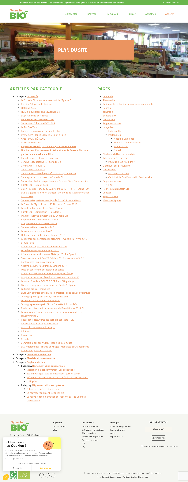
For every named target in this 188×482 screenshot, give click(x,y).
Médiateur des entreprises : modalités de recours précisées (57, 377)
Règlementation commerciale (48, 366)
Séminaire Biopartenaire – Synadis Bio (41, 162)
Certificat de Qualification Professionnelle (130, 177)
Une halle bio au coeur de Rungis (38, 327)
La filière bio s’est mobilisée (35, 289)
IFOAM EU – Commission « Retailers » (41, 212)
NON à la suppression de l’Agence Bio (40, 112)
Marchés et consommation (41, 358)
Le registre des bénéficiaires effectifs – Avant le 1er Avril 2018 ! (54, 239)
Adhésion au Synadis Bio (115, 158)
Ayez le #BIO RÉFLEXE (33, 139)
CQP (83, 443)
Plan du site (109, 100)
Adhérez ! (26, 331)
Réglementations (112, 181)
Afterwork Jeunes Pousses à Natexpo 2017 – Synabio (49, 254)
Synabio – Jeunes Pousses (127, 142)
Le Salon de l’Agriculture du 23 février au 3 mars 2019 (49, 204)
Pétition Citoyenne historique (36, 104)
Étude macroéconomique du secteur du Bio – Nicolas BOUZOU (53, 308)
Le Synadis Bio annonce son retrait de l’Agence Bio (47, 100)
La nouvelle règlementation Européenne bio (44, 246)
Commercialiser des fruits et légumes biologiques (46, 343)
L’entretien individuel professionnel (39, 323)
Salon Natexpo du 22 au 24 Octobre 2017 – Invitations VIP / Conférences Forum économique (52, 260)
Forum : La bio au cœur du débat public (41, 131)
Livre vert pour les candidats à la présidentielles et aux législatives (55, 293)
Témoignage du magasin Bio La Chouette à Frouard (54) (49, 304)
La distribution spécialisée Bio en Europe (42, 208)
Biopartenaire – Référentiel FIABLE (39, 219)
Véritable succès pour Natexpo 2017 (40, 250)
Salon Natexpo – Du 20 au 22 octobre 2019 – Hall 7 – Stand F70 (55, 189)
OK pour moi (46, 468)
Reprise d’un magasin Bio (116, 189)
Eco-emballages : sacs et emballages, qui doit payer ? (54, 373)
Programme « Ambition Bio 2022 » (39, 223)
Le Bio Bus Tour (29, 127)
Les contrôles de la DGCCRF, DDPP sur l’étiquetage (47, 281)
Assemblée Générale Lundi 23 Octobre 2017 (44, 266)
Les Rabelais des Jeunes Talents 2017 (40, 300)
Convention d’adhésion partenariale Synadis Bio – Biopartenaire (54, 181)
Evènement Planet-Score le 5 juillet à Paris (43, 135)
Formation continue (118, 173)
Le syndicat (109, 127)
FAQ (110, 185)
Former (132, 14)
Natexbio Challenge (124, 139)
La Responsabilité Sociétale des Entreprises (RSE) (47, 273)
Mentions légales (112, 200)
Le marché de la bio (90, 426)
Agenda (25, 339)
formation (26, 335)
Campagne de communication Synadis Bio (42, 177)
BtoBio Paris (27, 243)
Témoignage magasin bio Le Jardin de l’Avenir (44, 296)
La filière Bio (114, 131)
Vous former (109, 169)
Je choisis (17, 468)
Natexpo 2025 (28, 108)
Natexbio (118, 150)
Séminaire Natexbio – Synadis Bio (38, 227)
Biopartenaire (121, 146)
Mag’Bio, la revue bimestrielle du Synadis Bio (44, 216)
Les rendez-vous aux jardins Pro (37, 231)
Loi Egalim (32, 381)
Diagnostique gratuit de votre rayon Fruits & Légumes (49, 285)
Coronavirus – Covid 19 (33, 165)
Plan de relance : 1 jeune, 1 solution (39, 158)
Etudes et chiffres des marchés (119, 154)
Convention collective (39, 354)
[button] (5, 477)
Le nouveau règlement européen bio (45, 393)
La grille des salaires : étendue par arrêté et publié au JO (50, 277)
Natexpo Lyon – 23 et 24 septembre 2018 (43, 235)
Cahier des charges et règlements (44, 389)
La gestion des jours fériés (34, 115)
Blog (55, 429)
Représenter (70, 14)
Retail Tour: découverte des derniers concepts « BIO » (48, 320)
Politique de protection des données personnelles (128, 104)
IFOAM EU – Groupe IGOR (34, 185)
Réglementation (36, 362)
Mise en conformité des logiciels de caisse (42, 269)
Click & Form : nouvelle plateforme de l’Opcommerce (48, 173)
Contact (107, 192)
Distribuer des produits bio (116, 165)
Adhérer (169, 14)
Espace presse (110, 196)
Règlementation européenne (48, 385)
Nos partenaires (59, 426)
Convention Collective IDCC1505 (38, 123)
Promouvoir (112, 14)
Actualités (150, 14)
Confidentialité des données (109, 476)
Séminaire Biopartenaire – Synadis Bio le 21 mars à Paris (51, 200)
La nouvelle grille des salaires (36, 350)
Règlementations (112, 123)
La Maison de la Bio (31, 142)
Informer (91, 14)
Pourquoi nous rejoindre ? (121, 162)
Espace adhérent (171, 2)
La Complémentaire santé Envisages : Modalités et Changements (55, 346)
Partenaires (114, 135)
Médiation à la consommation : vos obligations (51, 370)
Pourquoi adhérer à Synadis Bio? (109, 111)
